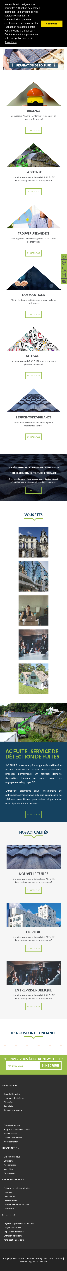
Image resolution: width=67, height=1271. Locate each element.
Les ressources (10, 1200)
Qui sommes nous (12, 1156)
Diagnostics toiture (12, 1227)
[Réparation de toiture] (33, 59)
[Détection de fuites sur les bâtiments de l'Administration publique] (33, 542)
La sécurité (9, 1208)
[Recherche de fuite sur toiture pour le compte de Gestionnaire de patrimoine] (33, 576)
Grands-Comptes (12, 1094)
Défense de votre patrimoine (17, 1188)
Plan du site (42, 1261)
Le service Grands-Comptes (16, 1204)
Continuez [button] (51, 23)
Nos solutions (10, 1165)
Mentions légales (27, 1261)
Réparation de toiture (14, 1231)
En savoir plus (33, 130)
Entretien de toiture (13, 1235)
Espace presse (10, 1133)
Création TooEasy (34, 1258)
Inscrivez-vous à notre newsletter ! (33, 1058)
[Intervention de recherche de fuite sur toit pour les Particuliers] (33, 610)
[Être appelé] (64, 268)
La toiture (8, 1161)
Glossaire (8, 1102)
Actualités (8, 1106)
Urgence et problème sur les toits (19, 1223)
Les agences (9, 1196)
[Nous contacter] (64, 281)
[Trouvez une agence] (64, 262)
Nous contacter (11, 1141)
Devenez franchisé (12, 1125)
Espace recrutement (13, 1137)
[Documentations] (64, 275)
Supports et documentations (17, 1129)
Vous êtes (8, 1169)
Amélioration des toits (14, 1240)
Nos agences (9, 1173)
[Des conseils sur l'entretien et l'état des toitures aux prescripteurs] (33, 678)
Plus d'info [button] (11, 42)
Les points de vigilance (14, 1098)
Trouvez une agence (13, 1110)
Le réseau (8, 1192)
